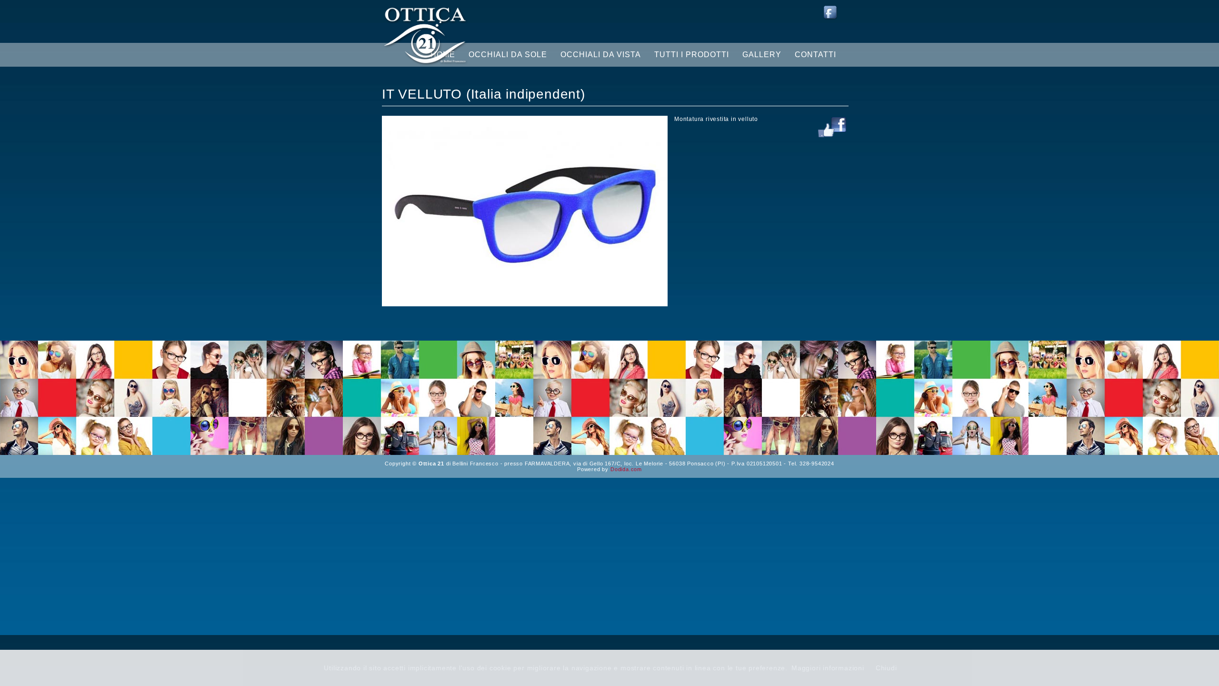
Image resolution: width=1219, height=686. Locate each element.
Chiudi (886, 668)
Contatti (815, 54)
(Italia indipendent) (525, 94)
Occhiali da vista (600, 54)
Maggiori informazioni (827, 668)
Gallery (761, 54)
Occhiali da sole (508, 54)
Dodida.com (626, 469)
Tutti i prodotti (691, 54)
